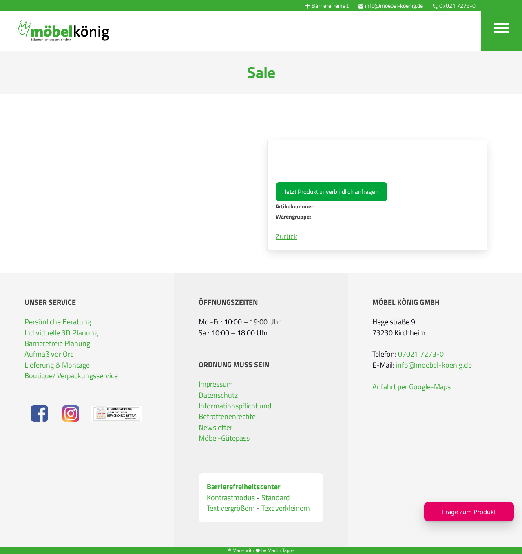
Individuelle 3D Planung (61, 333)
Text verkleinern (285, 508)
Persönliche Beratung (57, 322)
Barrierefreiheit (327, 5)
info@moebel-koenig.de (390, 5)
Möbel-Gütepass (224, 438)
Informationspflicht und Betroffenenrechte (235, 411)
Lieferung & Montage (57, 365)
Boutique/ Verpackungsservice (71, 375)
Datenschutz (218, 395)
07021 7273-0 (454, 5)
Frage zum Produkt (469, 511)
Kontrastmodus (231, 497)
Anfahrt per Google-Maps (411, 386)
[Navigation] (501, 25)
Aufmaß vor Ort (48, 354)
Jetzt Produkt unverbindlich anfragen (331, 191)
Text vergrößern (231, 508)
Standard (275, 497)
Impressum (216, 384)
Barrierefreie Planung (57, 343)
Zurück (286, 236)
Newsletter (215, 427)
